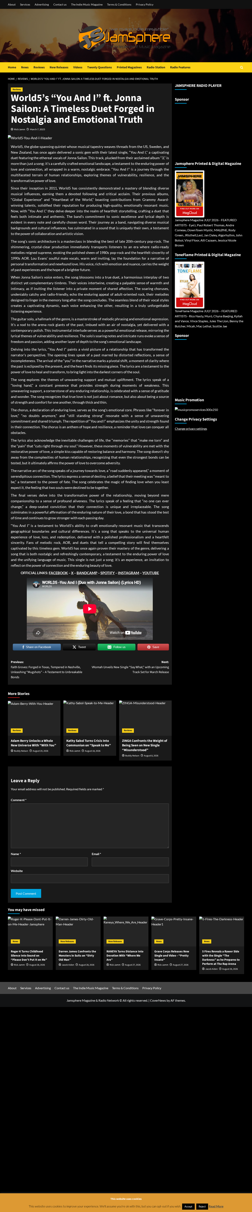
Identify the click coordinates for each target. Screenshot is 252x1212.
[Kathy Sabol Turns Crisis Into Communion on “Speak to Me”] (89, 718)
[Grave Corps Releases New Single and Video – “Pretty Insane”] (173, 931)
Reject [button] (202, 1206)
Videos (77, 67)
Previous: (46, 669)
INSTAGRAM (128, 573)
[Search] (241, 67)
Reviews (39, 67)
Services (25, 4)
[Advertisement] (199, 130)
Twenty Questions (99, 67)
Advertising (42, 4)
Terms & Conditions (119, 4)
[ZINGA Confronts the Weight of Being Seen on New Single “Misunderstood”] (145, 718)
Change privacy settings (191, 428)
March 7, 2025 (37, 129)
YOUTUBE (150, 573)
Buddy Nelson (21, 751)
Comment (18, 800)
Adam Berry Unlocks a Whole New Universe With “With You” (33, 743)
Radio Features (180, 67)
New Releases (59, 67)
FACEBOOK (58, 573)
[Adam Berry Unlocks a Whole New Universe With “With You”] (34, 718)
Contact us (60, 4)
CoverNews (158, 1000)
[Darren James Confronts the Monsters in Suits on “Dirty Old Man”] (78, 931)
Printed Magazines (129, 67)
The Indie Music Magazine (87, 4)
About (12, 4)
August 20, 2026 (40, 751)
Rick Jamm (19, 129)
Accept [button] (188, 1206)
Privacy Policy (144, 4)
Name (16, 854)
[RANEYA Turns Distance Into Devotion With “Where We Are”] (126, 931)
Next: (130, 667)
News (25, 67)
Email (96, 854)
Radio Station (156, 67)
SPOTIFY (107, 573)
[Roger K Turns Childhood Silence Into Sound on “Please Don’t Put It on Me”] (30, 931)
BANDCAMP (87, 573)
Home (12, 67)
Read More (216, 1206)
